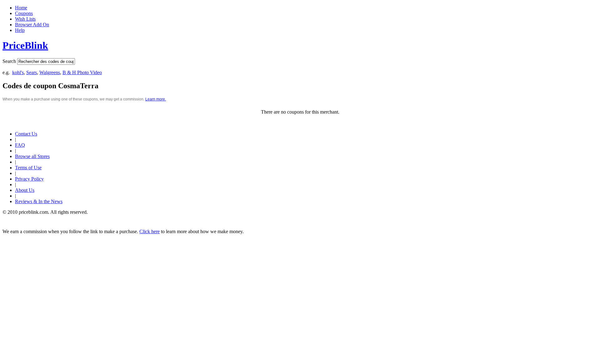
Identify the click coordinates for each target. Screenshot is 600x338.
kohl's (18, 72)
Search (9, 61)
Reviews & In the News (38, 201)
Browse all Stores (32, 156)
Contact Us (26, 133)
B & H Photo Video (82, 72)
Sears (31, 72)
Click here (149, 231)
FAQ (20, 145)
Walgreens (49, 72)
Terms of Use (28, 167)
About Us (24, 190)
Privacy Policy (29, 179)
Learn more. (155, 99)
